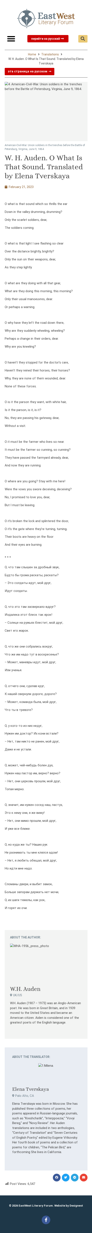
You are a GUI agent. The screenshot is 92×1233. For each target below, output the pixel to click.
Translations (50, 54)
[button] (11, 38)
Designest (76, 1205)
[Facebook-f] (46, 1220)
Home (32, 54)
